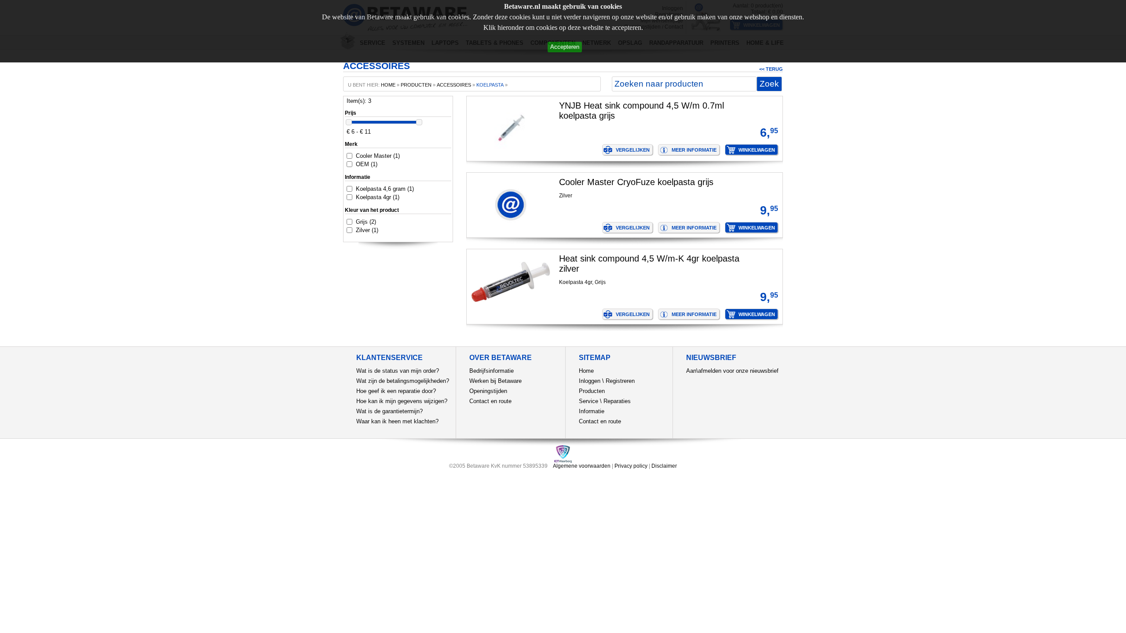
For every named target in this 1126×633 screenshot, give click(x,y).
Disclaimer (664, 466)
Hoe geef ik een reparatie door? (396, 391)
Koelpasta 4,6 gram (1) (385, 189)
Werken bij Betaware (495, 381)
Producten (592, 391)
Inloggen (589, 381)
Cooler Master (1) (378, 156)
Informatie (591, 411)
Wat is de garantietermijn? (389, 411)
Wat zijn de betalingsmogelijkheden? (402, 381)
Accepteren (564, 47)
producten (416, 84)
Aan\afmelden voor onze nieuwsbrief (732, 370)
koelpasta (490, 84)
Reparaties (617, 401)
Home (586, 370)
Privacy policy (630, 466)
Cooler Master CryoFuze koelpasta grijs (636, 182)
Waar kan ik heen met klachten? (397, 421)
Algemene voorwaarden (582, 466)
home (388, 84)
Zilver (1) (367, 230)
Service (588, 401)
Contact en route (490, 401)
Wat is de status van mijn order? (397, 370)
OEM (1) (366, 164)
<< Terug (771, 69)
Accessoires (454, 84)
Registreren (620, 381)
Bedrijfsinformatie (491, 370)
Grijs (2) (366, 221)
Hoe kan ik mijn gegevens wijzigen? (401, 401)
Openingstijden (488, 391)
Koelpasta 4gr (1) (377, 197)
